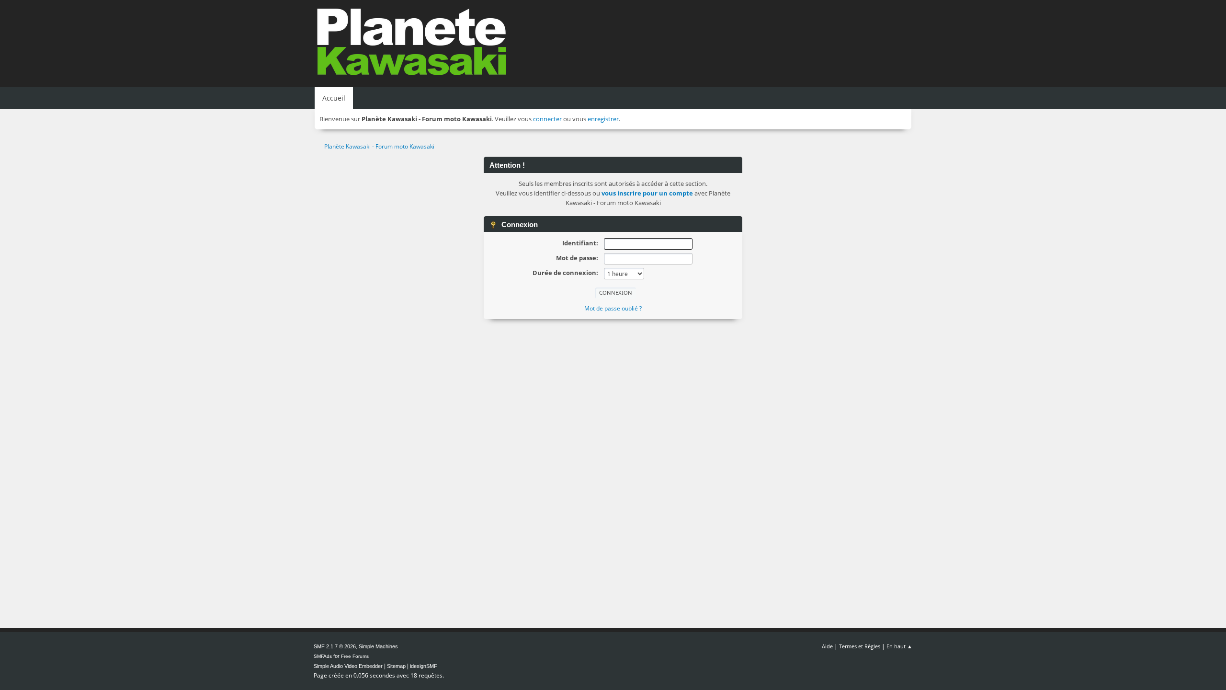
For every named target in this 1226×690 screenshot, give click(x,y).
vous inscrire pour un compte (647, 193)
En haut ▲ (899, 646)
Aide (827, 646)
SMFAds (323, 656)
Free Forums (355, 656)
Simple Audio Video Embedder (348, 666)
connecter (547, 119)
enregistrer (603, 119)
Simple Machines (378, 646)
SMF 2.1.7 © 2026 (335, 646)
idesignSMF (423, 666)
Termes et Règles (859, 646)
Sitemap (396, 666)
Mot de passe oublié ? (613, 308)
